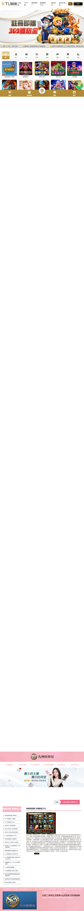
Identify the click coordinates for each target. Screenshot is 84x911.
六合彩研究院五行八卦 (11, 835)
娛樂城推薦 (50, 834)
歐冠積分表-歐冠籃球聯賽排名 (12, 879)
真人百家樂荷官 (35, 764)
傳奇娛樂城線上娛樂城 (11, 815)
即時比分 (65, 838)
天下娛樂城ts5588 (9, 822)
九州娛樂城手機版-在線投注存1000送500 (12, 858)
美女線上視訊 (75, 764)
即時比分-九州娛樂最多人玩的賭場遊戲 (12, 846)
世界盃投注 (51, 897)
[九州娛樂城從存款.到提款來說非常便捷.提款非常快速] (42, 757)
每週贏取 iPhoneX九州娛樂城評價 (12, 863)
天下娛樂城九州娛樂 (10, 818)
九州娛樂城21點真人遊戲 (11, 870)
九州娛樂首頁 (9, 764)
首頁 (57, 802)
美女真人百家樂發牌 (10, 825)
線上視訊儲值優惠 (48, 764)
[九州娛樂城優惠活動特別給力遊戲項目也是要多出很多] (20, 900)
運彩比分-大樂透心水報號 (11, 842)
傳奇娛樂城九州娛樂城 (11, 839)
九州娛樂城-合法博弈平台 (11, 854)
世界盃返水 (45, 897)
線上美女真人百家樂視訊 (11, 829)
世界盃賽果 (57, 897)
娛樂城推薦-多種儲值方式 (11, 850)
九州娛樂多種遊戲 (9, 867)
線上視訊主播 (22, 764)
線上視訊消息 (61, 764)
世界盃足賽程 (69, 897)
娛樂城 (31, 848)
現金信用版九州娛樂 (10, 882)
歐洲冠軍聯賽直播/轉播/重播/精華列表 (12, 874)
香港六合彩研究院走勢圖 (11, 832)
